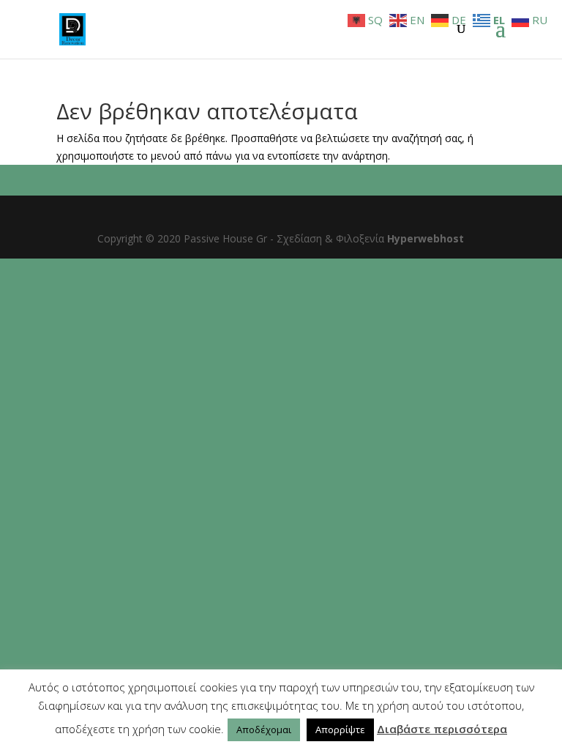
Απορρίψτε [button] (340, 729)
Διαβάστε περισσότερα (442, 728)
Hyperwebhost (425, 238)
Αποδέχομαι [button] (263, 729)
